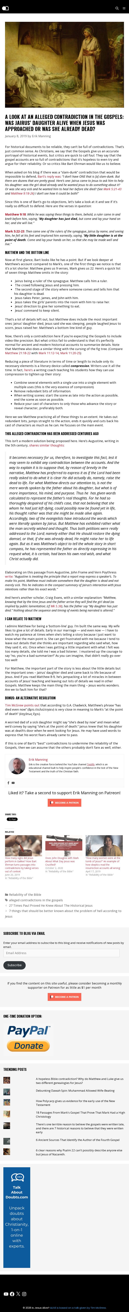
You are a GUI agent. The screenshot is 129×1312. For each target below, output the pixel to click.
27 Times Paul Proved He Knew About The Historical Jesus (51, 905)
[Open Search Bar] (117, 8)
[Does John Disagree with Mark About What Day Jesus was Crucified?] (63, 845)
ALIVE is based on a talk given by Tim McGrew (78, 1307)
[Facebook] (8, 783)
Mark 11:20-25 (70, 353)
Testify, (91, 764)
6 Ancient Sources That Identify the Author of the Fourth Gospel (78, 1140)
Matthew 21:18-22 (18, 353)
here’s (28, 370)
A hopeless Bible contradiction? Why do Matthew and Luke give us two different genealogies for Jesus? (79, 1081)
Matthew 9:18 (15, 214)
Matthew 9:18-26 (22, 193)
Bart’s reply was (49, 176)
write (9, 576)
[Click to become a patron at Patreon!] (64, 807)
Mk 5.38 (56, 606)
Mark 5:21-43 (112, 189)
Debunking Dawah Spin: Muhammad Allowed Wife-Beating (75, 1090)
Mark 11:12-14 (49, 353)
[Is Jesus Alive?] (5, 8)
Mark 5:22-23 (14, 231)
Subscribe (15, 965)
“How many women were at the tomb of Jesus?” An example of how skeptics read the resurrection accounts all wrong (103, 863)
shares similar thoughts (46, 445)
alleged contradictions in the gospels (36, 900)
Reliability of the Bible (25, 895)
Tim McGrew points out (22, 705)
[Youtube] (13, 783)
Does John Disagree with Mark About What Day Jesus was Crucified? (62, 861)
